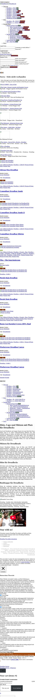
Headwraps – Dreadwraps (19, 37)
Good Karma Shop (13, 40)
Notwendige (5, 595)
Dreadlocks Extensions (18, 36)
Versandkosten (6, 177)
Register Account (5, 67)
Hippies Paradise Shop (27, 255)
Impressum (6, 546)
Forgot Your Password (5, 54)
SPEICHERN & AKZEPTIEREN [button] (9, 650)
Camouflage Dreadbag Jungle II (12, 212)
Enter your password (21, 62)
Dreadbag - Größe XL (22, 253)
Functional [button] (2, 619)
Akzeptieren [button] (15, 565)
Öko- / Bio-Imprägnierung (10, 260)
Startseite (2, 377)
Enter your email (20, 60)
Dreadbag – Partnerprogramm (15, 14)
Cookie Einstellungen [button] (5, 565)
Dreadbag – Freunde (14, 15)
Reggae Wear (6, 166)
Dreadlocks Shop (13, 34)
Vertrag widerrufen (8, 541)
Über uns (5, 6)
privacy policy (15, 659)
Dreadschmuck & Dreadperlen (20, 38)
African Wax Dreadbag (9, 170)
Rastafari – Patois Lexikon (15, 16)
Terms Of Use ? (14, 65)
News (4, 43)
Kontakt (7, 377)
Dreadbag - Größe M (19, 164)
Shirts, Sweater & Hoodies (19, 27)
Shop (4, 19)
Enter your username (21, 58)
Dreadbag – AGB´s (13, 9)
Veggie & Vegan (18, 320)
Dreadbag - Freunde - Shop (21, 252)
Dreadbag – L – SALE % (16, 22)
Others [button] (1, 641)
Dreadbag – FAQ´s (12, 8)
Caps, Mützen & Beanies (19, 28)
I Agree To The (10, 65)
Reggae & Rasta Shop (14, 25)
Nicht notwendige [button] (4, 605)
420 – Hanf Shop (12, 41)
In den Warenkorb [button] (4, 175)
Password (18, 49)
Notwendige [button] (3, 593)
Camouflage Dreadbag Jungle (11, 191)
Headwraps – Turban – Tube (20, 30)
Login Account (13, 67)
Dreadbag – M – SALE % (16, 21)
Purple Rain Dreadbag (8, 278)
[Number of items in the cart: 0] (0, 69)
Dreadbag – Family (13, 12)
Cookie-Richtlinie (25, 562)
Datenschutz (6, 544)
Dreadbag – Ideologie (14, 11)
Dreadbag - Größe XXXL (13, 255)
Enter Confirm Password (22, 63)
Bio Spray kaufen (4, 265)
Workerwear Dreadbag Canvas (12, 347)
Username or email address (22, 47)
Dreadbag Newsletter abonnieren (8, 539)
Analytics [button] (2, 626)
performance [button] (3, 647)
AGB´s (5, 543)
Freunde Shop (6, 24)
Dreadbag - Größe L (5, 274)
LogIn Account (4, 51)
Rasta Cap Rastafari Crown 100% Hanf (15, 324)
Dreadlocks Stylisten (14, 18)
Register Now (14, 55)
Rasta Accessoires (16, 31)
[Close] (3, 671)
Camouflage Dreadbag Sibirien (12, 234)
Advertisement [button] (3, 634)
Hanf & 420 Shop (10, 318)
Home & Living (16, 33)
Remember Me (6, 52)
